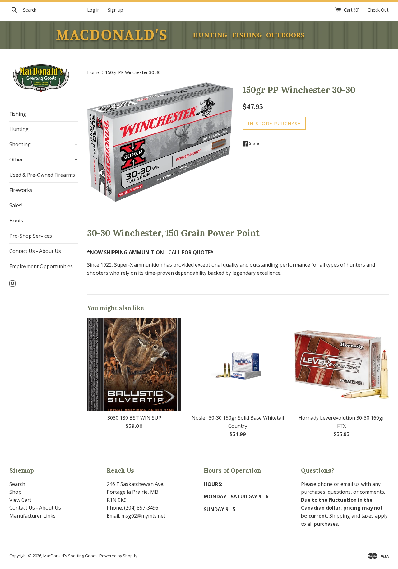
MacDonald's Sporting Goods (70, 555)
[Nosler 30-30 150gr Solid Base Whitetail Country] (238, 364)
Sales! (15, 205)
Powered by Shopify (118, 555)
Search (17, 484)
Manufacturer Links (32, 515)
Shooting (43, 144)
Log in (93, 10)
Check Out (378, 10)
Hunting (43, 129)
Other (43, 159)
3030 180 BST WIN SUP (134, 417)
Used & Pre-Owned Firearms (42, 174)
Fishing (43, 113)
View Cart (20, 500)
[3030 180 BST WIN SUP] (134, 364)
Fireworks (20, 190)
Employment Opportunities (41, 266)
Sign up (115, 10)
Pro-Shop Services (30, 235)
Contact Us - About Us (35, 251)
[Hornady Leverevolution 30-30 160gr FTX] (341, 364)
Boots (16, 220)
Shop (15, 491)
